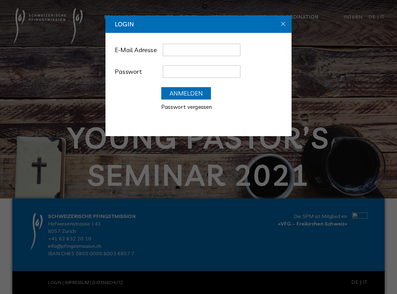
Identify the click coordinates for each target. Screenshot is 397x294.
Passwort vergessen (186, 106)
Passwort (128, 71)
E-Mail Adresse (136, 50)
